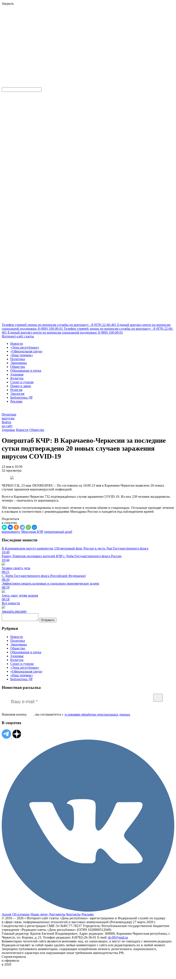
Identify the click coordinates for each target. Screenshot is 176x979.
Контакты (73, 914)
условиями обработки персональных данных (97, 714)
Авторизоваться (95, 54)
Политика (17, 359)
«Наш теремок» (21, 355)
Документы (57, 914)
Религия (16, 390)
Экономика (18, 363)
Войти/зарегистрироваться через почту (88, 28)
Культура (16, 378)
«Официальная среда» (26, 351)
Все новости (11, 603)
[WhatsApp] (28, 527)
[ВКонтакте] (10, 527)
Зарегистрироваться (47, 33)
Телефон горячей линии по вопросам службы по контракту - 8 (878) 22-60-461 (59, 325)
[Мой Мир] (34, 527)
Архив (6, 914)
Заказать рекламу (14, 611)
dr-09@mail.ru (118, 937)
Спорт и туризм (21, 382)
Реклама (16, 401)
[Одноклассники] (16, 527)
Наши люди (39, 914)
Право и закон (20, 386)
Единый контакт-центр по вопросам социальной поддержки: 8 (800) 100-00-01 (65, 332)
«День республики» (24, 347)
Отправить (48, 620)
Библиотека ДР (21, 397)
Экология (17, 393)
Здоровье (17, 374)
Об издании (21, 914)
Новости (16, 343)
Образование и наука (25, 370)
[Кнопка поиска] (4, 85)
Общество (17, 366)
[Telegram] (22, 527)
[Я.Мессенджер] (4, 527)
